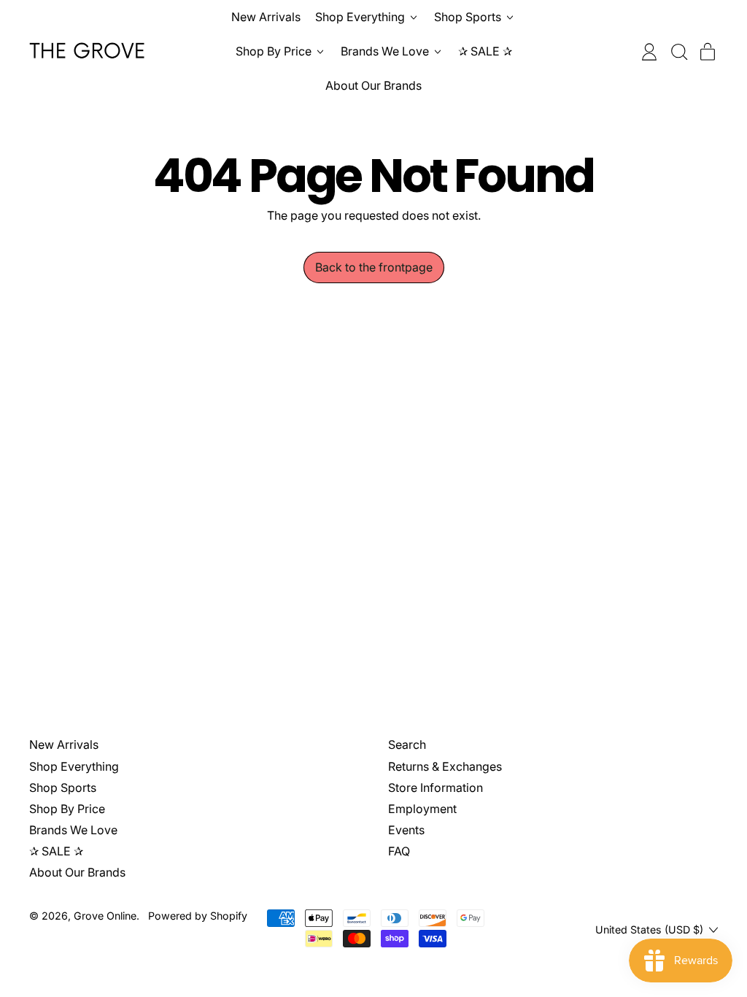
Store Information (435, 787)
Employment (422, 808)
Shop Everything (74, 766)
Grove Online (105, 915)
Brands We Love (73, 830)
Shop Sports (62, 787)
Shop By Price (67, 808)
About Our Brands (373, 85)
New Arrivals (266, 16)
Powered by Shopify (197, 915)
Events (406, 830)
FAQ (399, 851)
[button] (678, 52)
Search (407, 744)
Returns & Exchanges (445, 766)
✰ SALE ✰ (485, 51)
